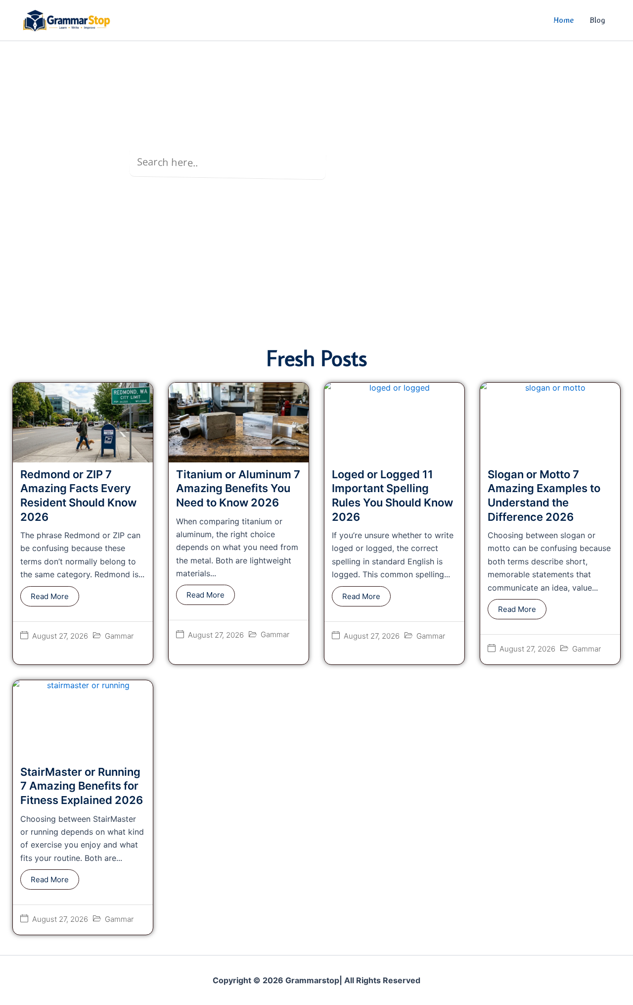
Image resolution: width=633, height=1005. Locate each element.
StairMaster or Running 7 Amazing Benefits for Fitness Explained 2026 (81, 785)
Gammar (119, 636)
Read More (50, 596)
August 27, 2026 (60, 636)
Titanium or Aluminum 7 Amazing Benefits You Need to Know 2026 (238, 488)
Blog (597, 20)
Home (563, 20)
